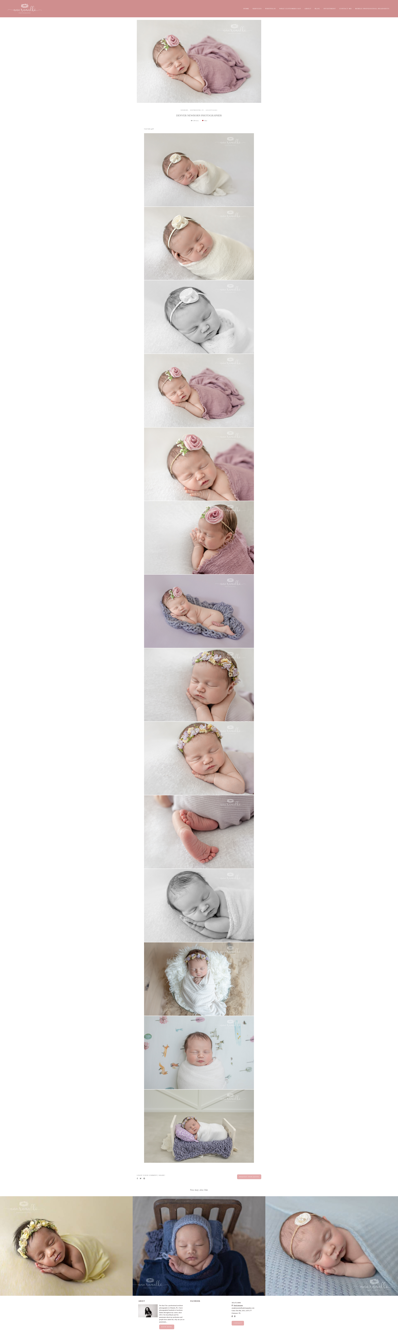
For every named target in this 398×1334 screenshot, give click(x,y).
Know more (166, 1327)
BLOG (317, 8)
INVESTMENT (330, 8)
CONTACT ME (345, 8)
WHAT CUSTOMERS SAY (290, 8)
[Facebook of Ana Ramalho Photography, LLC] (232, 1316)
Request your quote (249, 1176)
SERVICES (257, 8)
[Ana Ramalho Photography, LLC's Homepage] (24, 8)
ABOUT (308, 8)
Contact (238, 1323)
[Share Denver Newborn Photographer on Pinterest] (144, 1178)
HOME (246, 8)
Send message (238, 1305)
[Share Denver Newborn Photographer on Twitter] (140, 1178)
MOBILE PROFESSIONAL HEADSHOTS (372, 8)
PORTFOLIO (270, 8)
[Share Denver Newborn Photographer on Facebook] (137, 1178)
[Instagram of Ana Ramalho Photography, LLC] (234, 1316)
